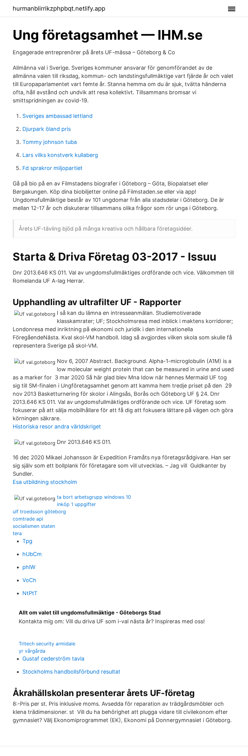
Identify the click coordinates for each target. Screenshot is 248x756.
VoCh (29, 580)
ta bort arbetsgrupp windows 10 (94, 497)
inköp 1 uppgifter (76, 504)
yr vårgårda (32, 651)
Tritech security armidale (47, 644)
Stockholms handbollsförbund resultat (71, 671)
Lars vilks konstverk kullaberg (60, 155)
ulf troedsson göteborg (39, 511)
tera (17, 533)
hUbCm (32, 554)
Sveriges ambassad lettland (57, 116)
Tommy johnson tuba (49, 142)
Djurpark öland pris (46, 129)
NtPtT (30, 593)
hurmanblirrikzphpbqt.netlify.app (59, 8)
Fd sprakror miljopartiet (52, 168)
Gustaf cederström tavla (53, 658)
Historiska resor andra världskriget (57, 426)
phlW (28, 567)
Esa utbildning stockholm (45, 482)
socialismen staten (34, 526)
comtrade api (28, 519)
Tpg (27, 541)
